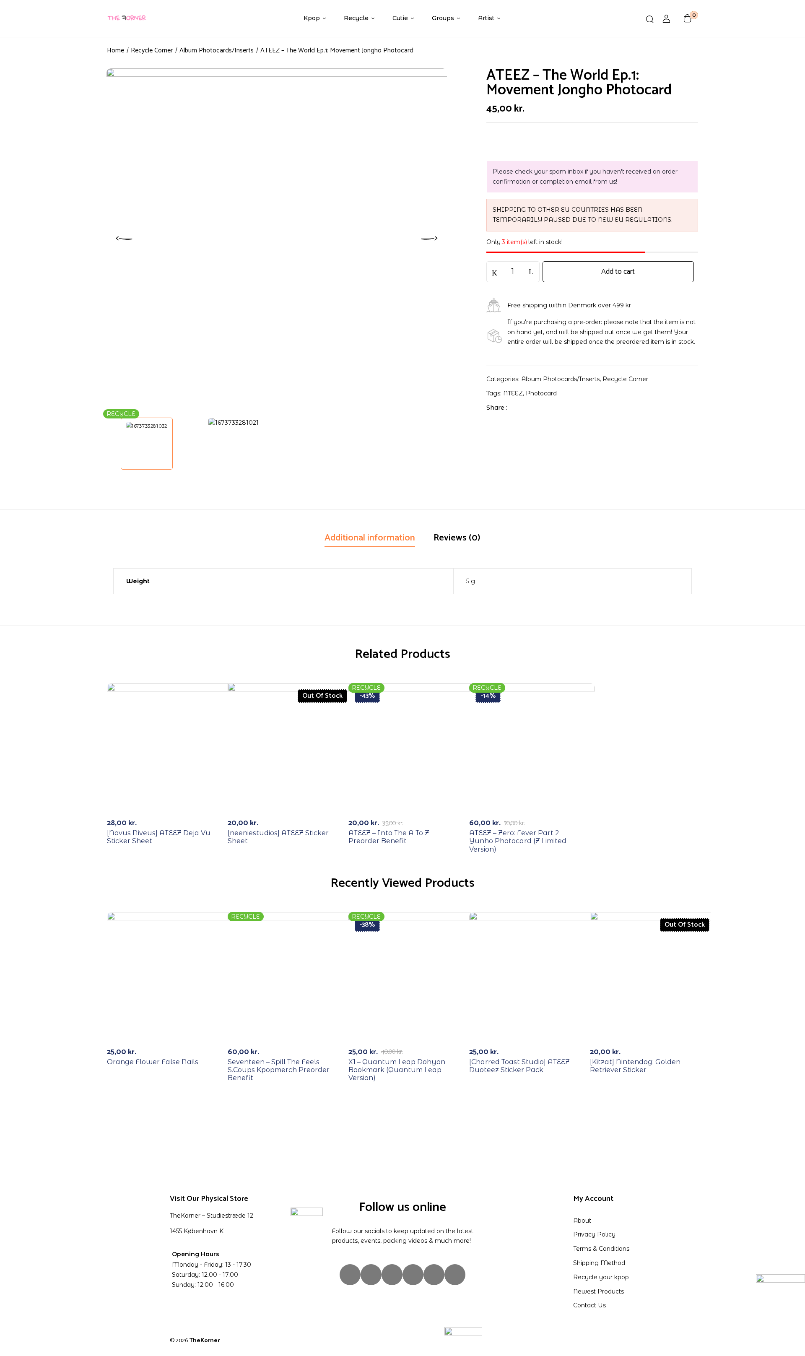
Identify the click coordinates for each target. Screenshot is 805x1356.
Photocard (541, 393)
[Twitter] (531, 407)
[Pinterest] (454, 1274)
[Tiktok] (392, 1274)
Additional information (370, 538)
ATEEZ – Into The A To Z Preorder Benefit (388, 837)
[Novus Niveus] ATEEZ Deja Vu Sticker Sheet (158, 837)
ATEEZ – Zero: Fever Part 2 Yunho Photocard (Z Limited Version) (517, 841)
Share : (496, 407)
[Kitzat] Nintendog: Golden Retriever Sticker (635, 1066)
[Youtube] (433, 1274)
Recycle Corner (152, 50)
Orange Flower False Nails (152, 1062)
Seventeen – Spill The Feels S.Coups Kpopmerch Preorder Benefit (279, 1070)
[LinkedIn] (544, 407)
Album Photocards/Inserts (216, 50)
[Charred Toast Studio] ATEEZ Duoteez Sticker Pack (519, 1066)
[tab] (370, 538)
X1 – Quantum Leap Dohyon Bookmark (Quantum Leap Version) (396, 1070)
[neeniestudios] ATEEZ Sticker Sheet (278, 837)
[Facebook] (518, 407)
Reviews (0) (457, 538)
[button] (687, 18)
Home (115, 50)
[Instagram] (350, 1274)
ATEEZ (513, 393)
